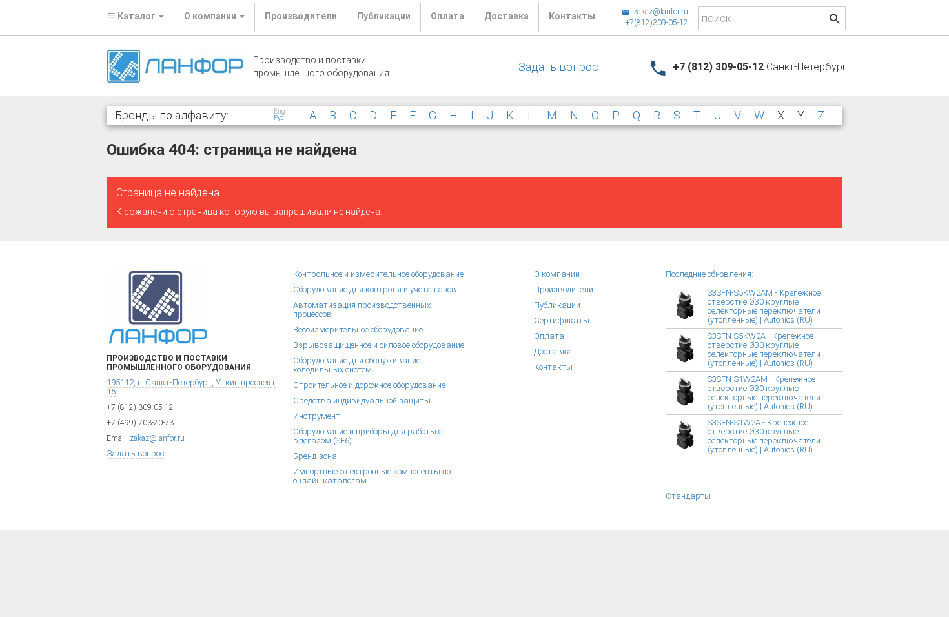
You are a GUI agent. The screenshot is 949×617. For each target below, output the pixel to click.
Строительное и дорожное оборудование (369, 385)
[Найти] (835, 20)
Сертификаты (561, 320)
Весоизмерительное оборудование (358, 329)
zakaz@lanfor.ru (659, 11)
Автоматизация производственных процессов (362, 309)
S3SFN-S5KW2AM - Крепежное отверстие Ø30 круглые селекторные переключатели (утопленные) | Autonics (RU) (764, 306)
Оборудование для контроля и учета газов (374, 289)
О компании (557, 274)
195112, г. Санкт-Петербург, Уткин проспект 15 (191, 387)
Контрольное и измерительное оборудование (378, 274)
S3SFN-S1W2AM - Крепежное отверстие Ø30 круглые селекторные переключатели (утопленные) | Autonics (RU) (764, 392)
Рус (279, 118)
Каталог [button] (137, 16)
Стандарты (688, 496)
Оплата (447, 16)
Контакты (572, 16)
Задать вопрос (558, 67)
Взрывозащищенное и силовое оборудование (378, 345)
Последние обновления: (709, 274)
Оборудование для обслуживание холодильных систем (356, 365)
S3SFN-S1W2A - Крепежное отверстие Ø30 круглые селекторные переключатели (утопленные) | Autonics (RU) (764, 436)
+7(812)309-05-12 (656, 22)
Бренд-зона (315, 456)
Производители (301, 16)
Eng (279, 111)
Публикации (384, 16)
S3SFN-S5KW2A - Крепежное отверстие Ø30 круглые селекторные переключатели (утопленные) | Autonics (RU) (764, 349)
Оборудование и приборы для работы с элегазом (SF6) (367, 436)
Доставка (506, 16)
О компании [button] (211, 16)
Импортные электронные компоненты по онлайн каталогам (372, 476)
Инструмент (316, 416)
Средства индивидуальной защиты (362, 400)
